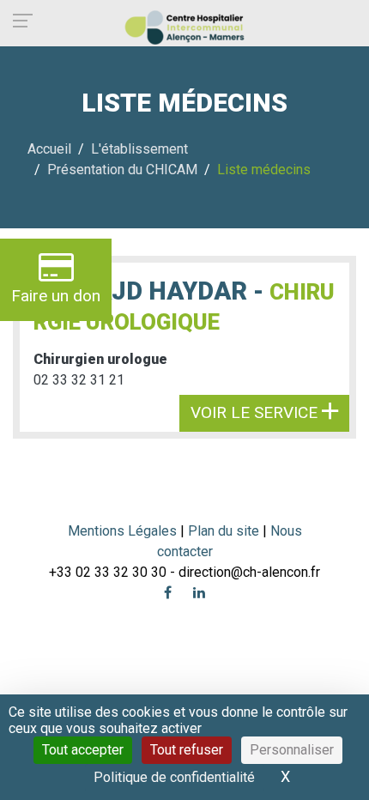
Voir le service (256, 412)
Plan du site (225, 531)
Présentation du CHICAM (122, 169)
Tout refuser (186, 750)
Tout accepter (83, 750)
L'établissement (139, 149)
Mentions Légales (122, 531)
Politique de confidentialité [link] (174, 777)
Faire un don (55, 296)
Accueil (49, 149)
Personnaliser (292, 750)
